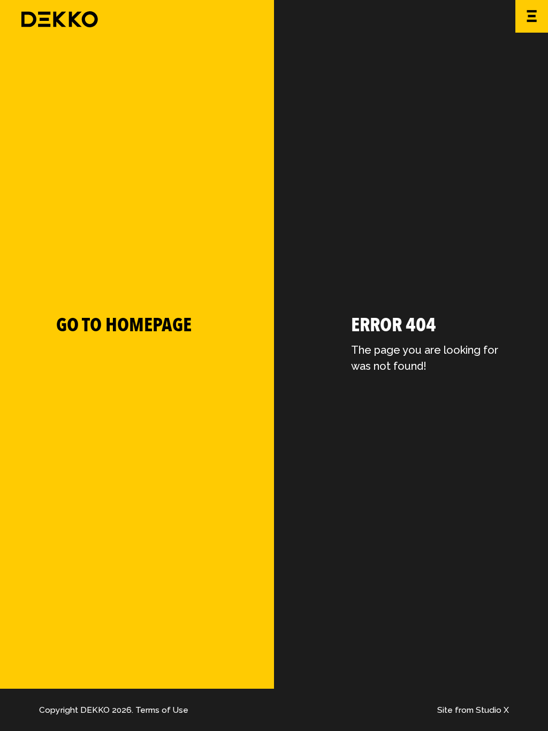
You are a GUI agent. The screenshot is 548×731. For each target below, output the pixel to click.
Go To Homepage (124, 325)
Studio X (492, 710)
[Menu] (531, 16)
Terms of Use (161, 710)
